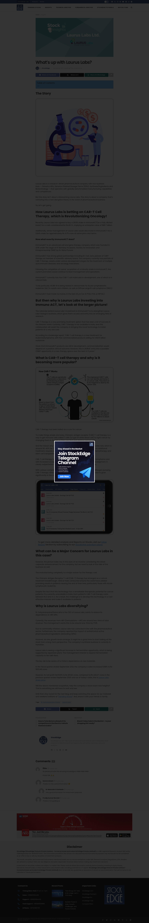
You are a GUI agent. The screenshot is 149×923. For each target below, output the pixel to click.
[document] (74, 461)
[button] (92, 444)
